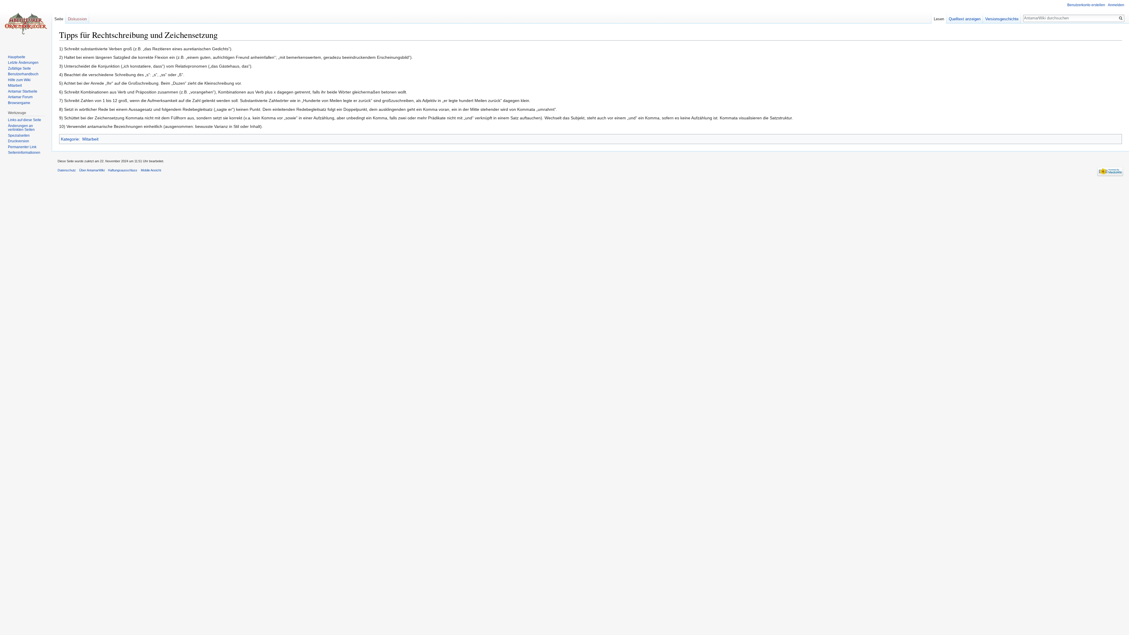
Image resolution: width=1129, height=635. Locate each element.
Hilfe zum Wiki (19, 80)
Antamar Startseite (22, 91)
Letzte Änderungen (23, 63)
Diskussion (77, 19)
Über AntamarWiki (92, 170)
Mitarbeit (90, 139)
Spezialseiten (19, 135)
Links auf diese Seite (24, 120)
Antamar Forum (20, 97)
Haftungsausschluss (122, 170)
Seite (58, 19)
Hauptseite (16, 57)
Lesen (939, 19)
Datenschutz (67, 170)
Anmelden (1116, 5)
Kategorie (70, 139)
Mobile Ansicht (151, 170)
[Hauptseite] (25, 23)
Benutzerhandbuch (23, 74)
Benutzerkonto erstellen (1086, 5)
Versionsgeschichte (1001, 19)
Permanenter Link (22, 147)
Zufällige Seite (19, 68)
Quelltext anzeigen (965, 19)
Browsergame (19, 103)
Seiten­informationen (24, 153)
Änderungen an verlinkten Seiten (21, 128)
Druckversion (18, 141)
